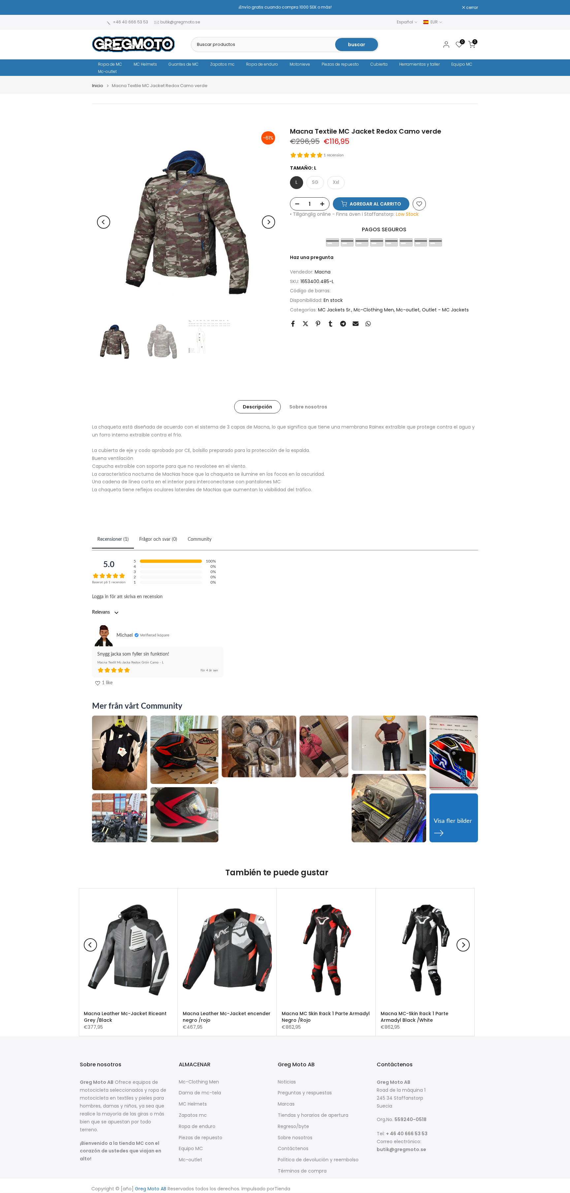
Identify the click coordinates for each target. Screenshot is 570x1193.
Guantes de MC (184, 64)
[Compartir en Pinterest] (318, 324)
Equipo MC (461, 64)
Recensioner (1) (113, 539)
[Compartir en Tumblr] (330, 324)
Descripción (257, 406)
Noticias (287, 1082)
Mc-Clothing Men (374, 309)
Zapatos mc (222, 64)
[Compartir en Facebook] (293, 324)
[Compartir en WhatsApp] (368, 324)
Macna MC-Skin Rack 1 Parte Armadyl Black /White (414, 1016)
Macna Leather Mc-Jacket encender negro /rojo (226, 1016)
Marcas (286, 1104)
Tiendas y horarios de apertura (313, 1115)
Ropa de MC (110, 64)
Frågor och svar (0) (158, 539)
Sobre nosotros (308, 406)
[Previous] (103, 222)
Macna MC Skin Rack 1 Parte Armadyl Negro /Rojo (326, 1016)
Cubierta (379, 64)
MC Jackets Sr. (334, 309)
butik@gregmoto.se (180, 22)
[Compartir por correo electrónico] (356, 324)
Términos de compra (302, 1171)
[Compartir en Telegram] (343, 324)
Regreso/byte (293, 1126)
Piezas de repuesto (340, 64)
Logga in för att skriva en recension (127, 597)
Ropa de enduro (262, 64)
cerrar (101, 8)
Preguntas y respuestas (305, 1093)
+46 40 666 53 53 (130, 22)
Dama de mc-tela (200, 1093)
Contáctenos (293, 1148)
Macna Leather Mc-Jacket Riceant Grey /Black (125, 1016)
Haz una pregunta (311, 257)
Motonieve (300, 64)
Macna (323, 272)
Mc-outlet (107, 71)
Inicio (97, 85)
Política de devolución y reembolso (318, 1160)
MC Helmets (145, 64)
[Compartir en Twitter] (305, 324)
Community (199, 539)
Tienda (282, 1189)
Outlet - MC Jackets (445, 309)
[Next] (268, 222)
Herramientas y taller (419, 64)
